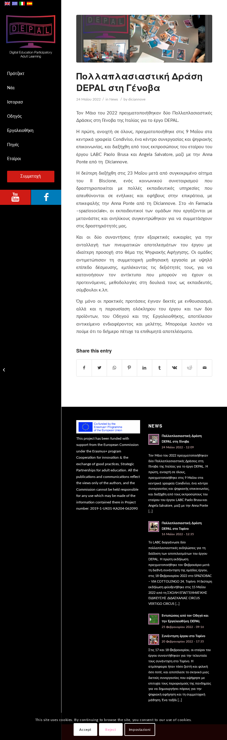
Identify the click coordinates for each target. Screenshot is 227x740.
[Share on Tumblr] (159, 368)
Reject (110, 729)
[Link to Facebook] (46, 197)
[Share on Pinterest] (129, 368)
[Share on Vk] (174, 368)
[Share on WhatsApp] (114, 368)
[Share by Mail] (204, 368)
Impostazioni (140, 729)
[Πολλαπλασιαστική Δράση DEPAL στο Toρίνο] (4, 370)
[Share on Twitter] (99, 368)
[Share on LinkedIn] (144, 368)
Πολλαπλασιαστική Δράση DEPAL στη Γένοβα (139, 81)
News (113, 99)
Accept (85, 729)
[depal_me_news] (144, 39)
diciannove (136, 99)
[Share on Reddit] (189, 368)
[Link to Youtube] (15, 197)
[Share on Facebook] (84, 368)
